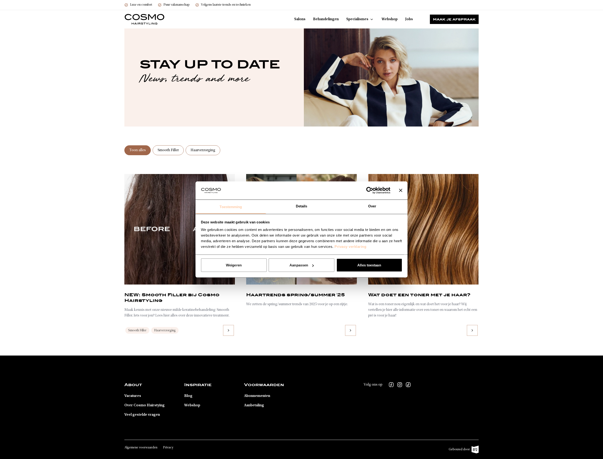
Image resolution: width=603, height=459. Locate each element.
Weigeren (234, 265)
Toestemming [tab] (231, 207)
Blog (188, 396)
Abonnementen (257, 396)
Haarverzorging (203, 150)
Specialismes (357, 19)
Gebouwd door (461, 450)
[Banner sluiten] (400, 190)
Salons (300, 19)
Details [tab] (301, 206)
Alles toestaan (369, 265)
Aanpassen (298, 265)
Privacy (168, 447)
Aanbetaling (254, 405)
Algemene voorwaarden (140, 447)
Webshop (390, 19)
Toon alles (137, 150)
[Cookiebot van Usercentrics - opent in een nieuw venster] (369, 190)
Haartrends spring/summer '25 (295, 294)
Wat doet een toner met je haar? (419, 294)
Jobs (409, 19)
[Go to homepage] (144, 19)
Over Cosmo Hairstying (144, 405)
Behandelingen (326, 19)
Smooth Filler (168, 150)
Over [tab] (372, 206)
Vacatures (132, 396)
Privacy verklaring (350, 246)
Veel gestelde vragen (142, 415)
